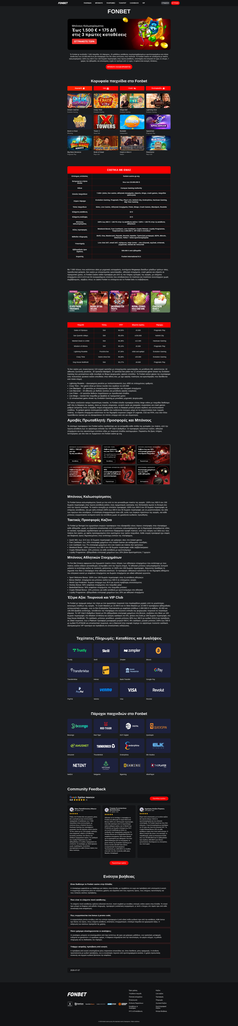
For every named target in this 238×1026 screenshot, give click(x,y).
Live (104, 88)
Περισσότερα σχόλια (119, 863)
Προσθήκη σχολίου (159, 798)
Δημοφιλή (78, 88)
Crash (130, 88)
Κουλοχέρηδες (157, 88)
